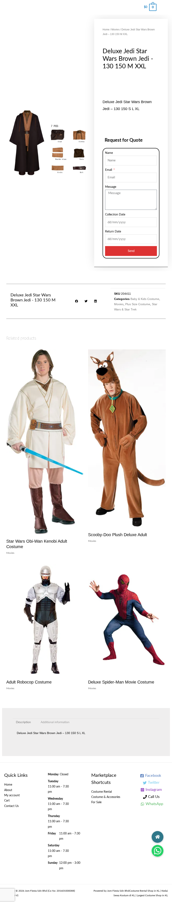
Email (109, 170)
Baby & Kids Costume (144, 299)
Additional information (55, 722)
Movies (115, 29)
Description (23, 722)
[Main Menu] (164, 7)
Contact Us (11, 806)
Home (106, 29)
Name (109, 153)
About (8, 790)
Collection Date (115, 214)
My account (12, 795)
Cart (7, 800)
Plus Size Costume (137, 304)
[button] (157, 851)
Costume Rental (101, 791)
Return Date (113, 231)
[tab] (23, 722)
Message (110, 186)
